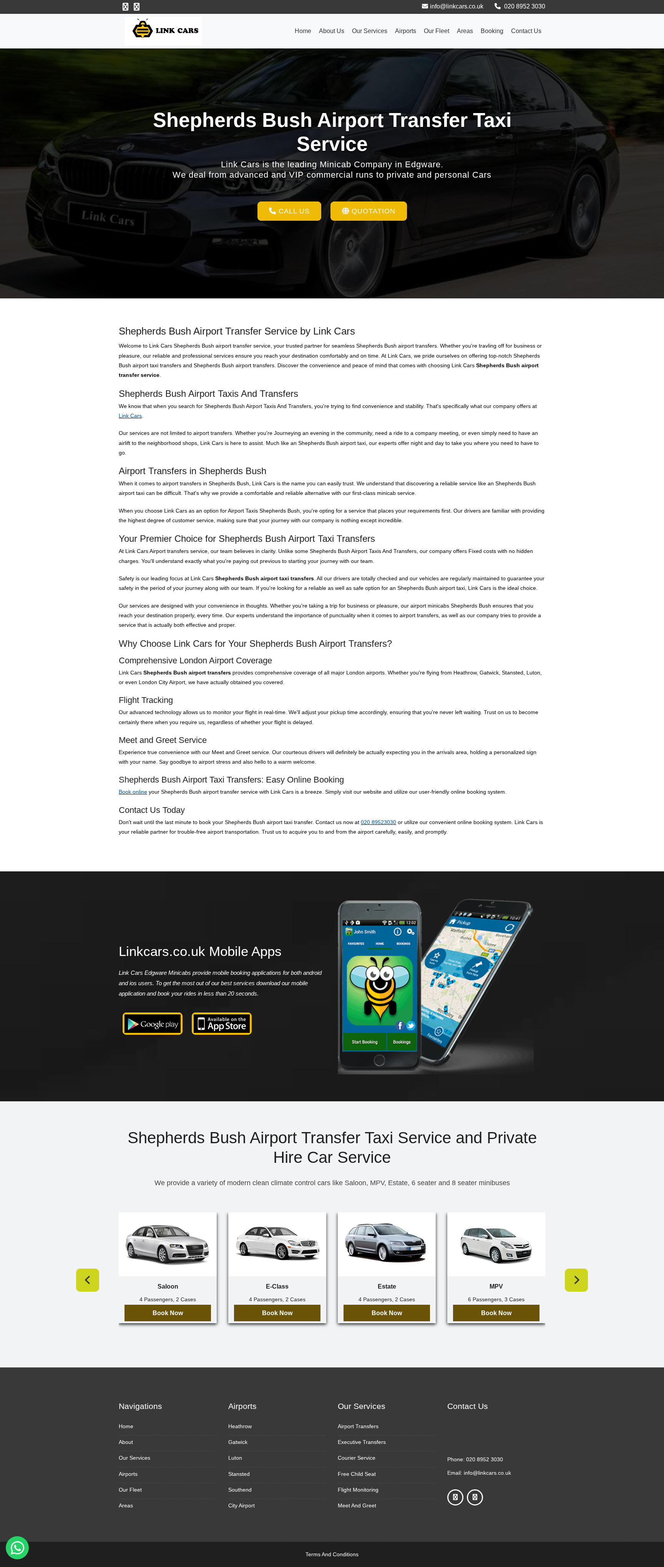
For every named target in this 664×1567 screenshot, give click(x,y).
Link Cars (130, 416)
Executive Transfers (362, 1442)
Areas (465, 31)
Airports (405, 31)
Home (303, 31)
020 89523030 (378, 822)
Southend (240, 1490)
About (126, 1442)
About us (331, 31)
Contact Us (526, 31)
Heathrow (240, 1426)
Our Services (369, 31)
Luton (235, 1458)
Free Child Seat (357, 1474)
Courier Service (356, 1458)
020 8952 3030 (524, 6)
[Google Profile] (136, 7)
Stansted (239, 1474)
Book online (133, 792)
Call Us (293, 211)
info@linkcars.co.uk (456, 6)
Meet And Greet (357, 1505)
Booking (492, 31)
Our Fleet (436, 31)
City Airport (241, 1505)
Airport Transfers (358, 1426)
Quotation (372, 211)
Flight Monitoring (358, 1490)
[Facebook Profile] (125, 7)
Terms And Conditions (332, 1554)
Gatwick (237, 1442)
